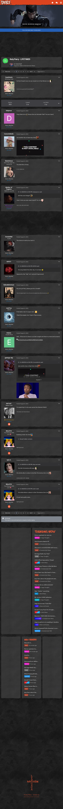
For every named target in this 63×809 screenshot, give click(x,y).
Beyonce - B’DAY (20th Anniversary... (45, 616)
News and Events (44, 606)
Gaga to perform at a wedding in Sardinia (47, 622)
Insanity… (27, 655)
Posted (22, 77)
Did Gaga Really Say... (30, 667)
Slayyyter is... (28, 643)
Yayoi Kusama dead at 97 (42, 541)
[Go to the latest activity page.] (52, 2)
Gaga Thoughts (45, 537)
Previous (7, 71)
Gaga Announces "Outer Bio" (43, 603)
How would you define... (31, 661)
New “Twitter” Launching (42, 591)
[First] (3, 71)
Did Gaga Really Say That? (42, 554)
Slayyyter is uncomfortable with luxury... (46, 547)
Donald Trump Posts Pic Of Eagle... (45, 609)
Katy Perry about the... (30, 692)
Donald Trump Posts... (30, 680)
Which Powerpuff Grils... (31, 674)
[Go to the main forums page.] (57, 2)
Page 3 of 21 (41, 71)
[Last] (34, 71)
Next (31, 71)
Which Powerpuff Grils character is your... (47, 628)
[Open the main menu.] (61, 2)
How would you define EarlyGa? (44, 585)
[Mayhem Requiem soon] (31, 16)
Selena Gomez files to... (31, 686)
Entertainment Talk (46, 569)
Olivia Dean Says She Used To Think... (45, 572)
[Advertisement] (31, 44)
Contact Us (36, 794)
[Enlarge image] (30, 147)
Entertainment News (29, 65)
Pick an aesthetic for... (30, 649)
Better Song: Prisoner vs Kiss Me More (46, 566)
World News (44, 562)
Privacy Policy (28, 794)
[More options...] (59, 77)
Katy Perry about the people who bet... (46, 578)
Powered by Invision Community (31, 796)
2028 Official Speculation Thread (44, 560)
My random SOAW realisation (43, 597)
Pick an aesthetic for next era (43, 535)
